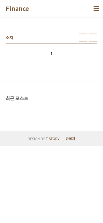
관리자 (70, 138)
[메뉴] (96, 8)
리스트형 (93, 37)
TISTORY (53, 138)
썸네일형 (83, 37)
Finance (17, 8)
